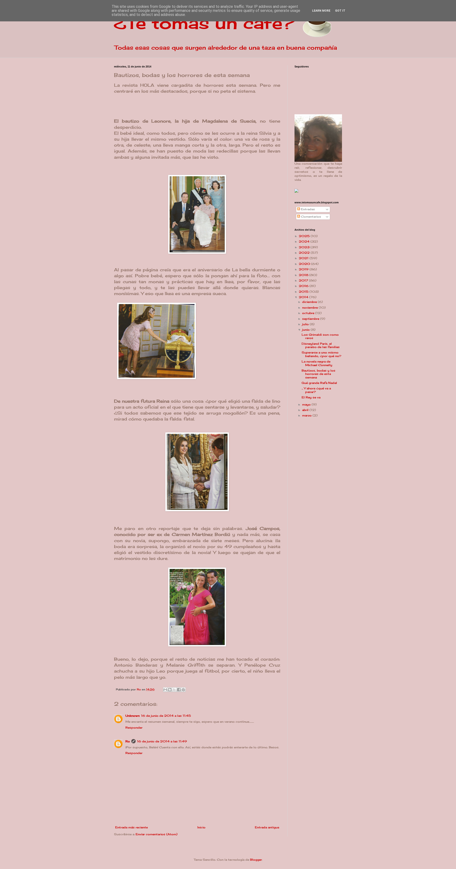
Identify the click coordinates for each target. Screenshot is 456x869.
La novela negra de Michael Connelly (317, 363)
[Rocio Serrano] (296, 191)
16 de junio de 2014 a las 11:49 (162, 741)
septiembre (311, 318)
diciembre (310, 302)
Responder (133, 727)
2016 (304, 286)
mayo (307, 404)
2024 (304, 241)
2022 (305, 252)
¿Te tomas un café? (204, 23)
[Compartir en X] (174, 689)
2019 (304, 269)
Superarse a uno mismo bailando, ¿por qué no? (321, 354)
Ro (127, 741)
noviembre (310, 307)
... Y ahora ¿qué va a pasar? (316, 390)
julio (306, 324)
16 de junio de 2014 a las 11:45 (166, 715)
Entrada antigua (267, 827)
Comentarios (310, 216)
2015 (304, 291)
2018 (304, 275)
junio (306, 329)
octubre (308, 313)
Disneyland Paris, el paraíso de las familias (321, 345)
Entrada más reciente (131, 827)
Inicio (201, 827)
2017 (304, 280)
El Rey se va (311, 397)
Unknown (132, 715)
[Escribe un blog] (169, 689)
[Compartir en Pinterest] (183, 689)
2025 (305, 236)
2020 (305, 264)
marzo (307, 415)
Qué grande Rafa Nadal (319, 383)
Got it (340, 10)
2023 (304, 247)
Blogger (256, 859)
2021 (304, 258)
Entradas (307, 209)
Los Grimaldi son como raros (320, 336)
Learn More (321, 10)
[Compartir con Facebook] (178, 689)
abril (305, 410)
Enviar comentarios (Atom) (156, 834)
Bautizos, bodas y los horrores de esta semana (318, 374)
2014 (304, 297)
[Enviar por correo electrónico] (165, 689)
